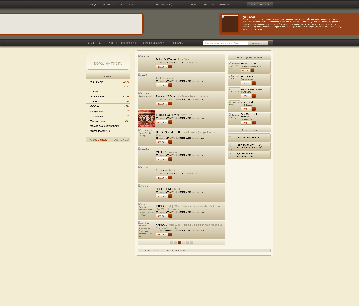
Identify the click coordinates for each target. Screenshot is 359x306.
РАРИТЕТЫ (111, 42)
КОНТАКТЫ (194, 4)
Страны (109, 101)
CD (99, 42)
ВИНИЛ (90, 42)
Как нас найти (127, 4)
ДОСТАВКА (209, 4)
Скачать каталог (109, 139)
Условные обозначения (175, 250)
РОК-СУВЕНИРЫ (129, 42)
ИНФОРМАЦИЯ (163, 4)
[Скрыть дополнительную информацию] (352, 23)
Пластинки (109, 81)
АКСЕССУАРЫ (176, 42)
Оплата (157, 250)
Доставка (147, 250)
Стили (109, 91)
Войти (254, 4)
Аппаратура (109, 111)
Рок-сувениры (109, 121)
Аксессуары (109, 116)
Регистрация (266, 4)
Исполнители (109, 96)
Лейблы (109, 106)
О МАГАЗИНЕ (225, 4)
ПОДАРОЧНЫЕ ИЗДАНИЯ (153, 42)
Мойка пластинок (100, 130)
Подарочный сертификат (104, 125)
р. (162, 66)
